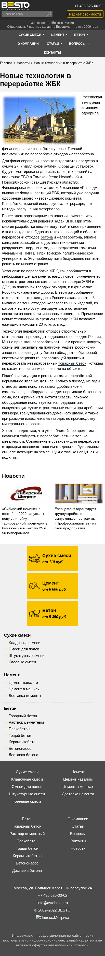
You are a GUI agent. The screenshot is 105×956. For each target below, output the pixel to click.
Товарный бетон (23, 716)
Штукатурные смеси (26, 656)
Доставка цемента (25, 696)
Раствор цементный (26, 722)
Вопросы (78, 833)
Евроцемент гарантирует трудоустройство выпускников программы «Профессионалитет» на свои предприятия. (75, 518)
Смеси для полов (24, 649)
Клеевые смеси (22, 662)
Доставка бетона (23, 755)
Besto (16, 6)
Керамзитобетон (23, 742)
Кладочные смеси (24, 643)
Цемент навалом (23, 683)
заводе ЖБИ (67, 319)
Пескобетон (19, 729)
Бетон (10, 708)
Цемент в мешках (24, 689)
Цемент (12, 675)
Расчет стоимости (85, 14)
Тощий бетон (20, 736)
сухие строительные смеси (52, 408)
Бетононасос (20, 748)
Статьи (78, 826)
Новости (13, 476)
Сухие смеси (17, 635)
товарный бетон (72, 363)
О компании (78, 819)
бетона (47, 237)
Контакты (78, 841)
